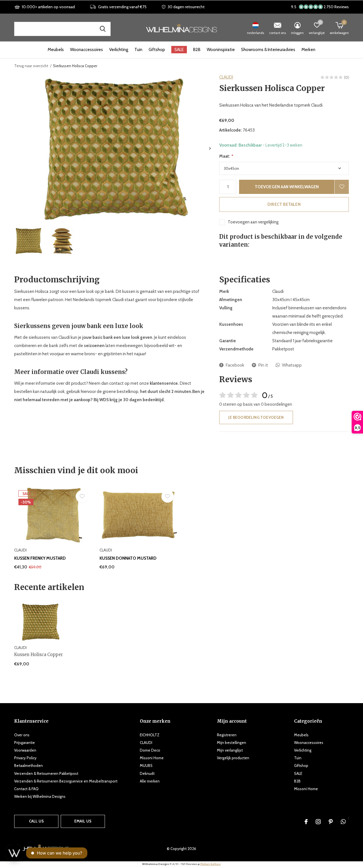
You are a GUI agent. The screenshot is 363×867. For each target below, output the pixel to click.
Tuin (138, 49)
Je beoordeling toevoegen (256, 417)
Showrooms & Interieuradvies (268, 49)
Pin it (263, 365)
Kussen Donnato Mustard (128, 558)
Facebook (234, 365)
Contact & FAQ (26, 788)
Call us (36, 821)
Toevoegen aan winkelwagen (287, 186)
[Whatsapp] (343, 821)
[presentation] (210, 148)
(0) (346, 77)
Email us (82, 821)
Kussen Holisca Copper (38, 654)
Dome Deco (150, 750)
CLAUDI (226, 77)
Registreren (227, 735)
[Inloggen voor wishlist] (342, 187)
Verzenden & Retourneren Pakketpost (46, 773)
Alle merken (150, 781)
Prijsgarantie (24, 742)
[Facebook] (306, 821)
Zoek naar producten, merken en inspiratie (103, 29)
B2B (197, 49)
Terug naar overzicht (31, 66)
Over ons (21, 735)
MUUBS (146, 765)
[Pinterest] (331, 821)
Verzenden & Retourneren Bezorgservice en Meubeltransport (65, 781)
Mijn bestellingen (231, 742)
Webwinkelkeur (210, 864)
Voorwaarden (25, 750)
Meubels (56, 49)
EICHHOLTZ (149, 735)
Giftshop (157, 49)
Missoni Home (152, 758)
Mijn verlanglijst (230, 750)
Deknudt (147, 773)
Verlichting (118, 49)
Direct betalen (284, 204)
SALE (179, 49)
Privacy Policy (25, 758)
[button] (28, 240)
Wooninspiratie (221, 49)
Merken (308, 49)
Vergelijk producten (233, 758)
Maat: (226, 156)
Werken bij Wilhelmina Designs (40, 796)
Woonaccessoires (86, 49)
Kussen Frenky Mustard (40, 558)
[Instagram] (318, 821)
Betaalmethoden (28, 765)
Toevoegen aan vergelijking (253, 222)
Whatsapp (292, 365)
